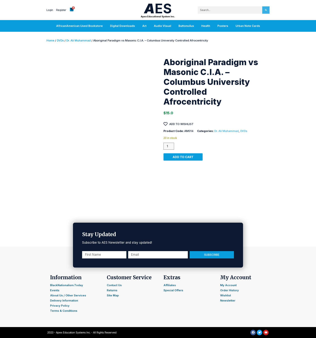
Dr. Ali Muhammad (78, 40)
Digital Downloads (122, 26)
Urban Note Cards (248, 26)
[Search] (266, 10)
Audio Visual (162, 26)
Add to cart (183, 157)
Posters (222, 26)
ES (158, 8)
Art (144, 26)
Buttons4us (186, 26)
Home (50, 40)
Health (205, 26)
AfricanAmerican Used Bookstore (79, 26)
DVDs (60, 40)
